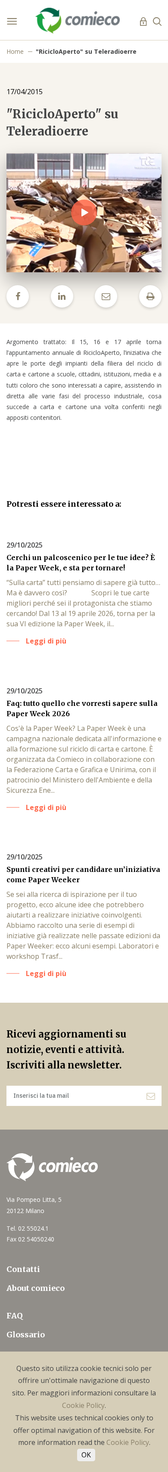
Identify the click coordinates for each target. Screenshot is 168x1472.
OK (86, 1455)
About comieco (35, 1288)
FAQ (14, 1316)
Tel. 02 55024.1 (27, 1228)
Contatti (23, 1269)
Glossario (25, 1335)
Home (15, 51)
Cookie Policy (83, 1405)
